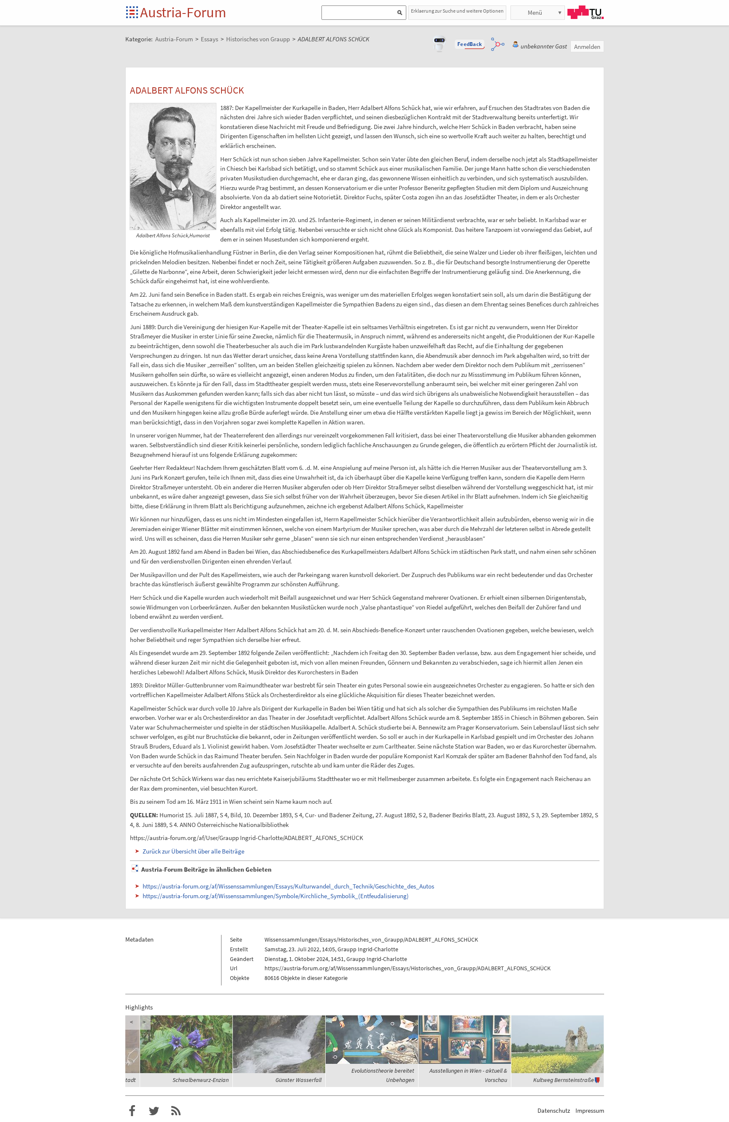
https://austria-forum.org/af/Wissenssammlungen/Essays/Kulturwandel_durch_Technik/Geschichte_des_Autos (288, 886)
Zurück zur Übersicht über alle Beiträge (193, 851)
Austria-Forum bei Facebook (132, 1111)
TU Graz (585, 12)
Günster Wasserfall (298, 1080)
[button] (469, 44)
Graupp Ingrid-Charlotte (368, 949)
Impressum (589, 1110)
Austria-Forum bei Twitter (154, 1111)
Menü (535, 12)
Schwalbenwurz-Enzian (201, 1080)
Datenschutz (553, 1110)
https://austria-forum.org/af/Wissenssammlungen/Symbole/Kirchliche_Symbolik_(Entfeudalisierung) (276, 896)
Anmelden (587, 47)
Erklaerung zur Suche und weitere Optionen (457, 11)
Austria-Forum (183, 12)
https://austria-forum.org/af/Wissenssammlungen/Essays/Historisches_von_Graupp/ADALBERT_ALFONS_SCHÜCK (408, 968)
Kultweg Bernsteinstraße (563, 1080)
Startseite (132, 12)
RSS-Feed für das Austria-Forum (176, 1111)
